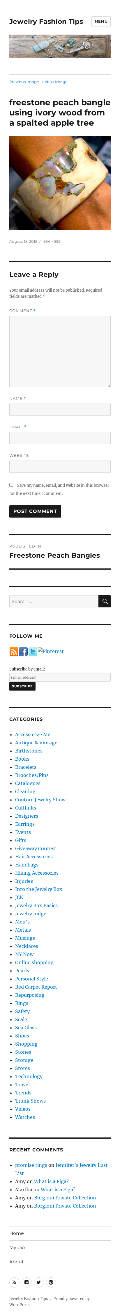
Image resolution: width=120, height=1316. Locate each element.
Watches (25, 1117)
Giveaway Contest (35, 848)
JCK (19, 897)
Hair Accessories (34, 856)
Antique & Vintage (36, 743)
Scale (21, 1019)
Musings (25, 938)
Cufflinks (25, 808)
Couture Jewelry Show (40, 800)
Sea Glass (26, 1027)
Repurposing (30, 995)
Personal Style (31, 979)
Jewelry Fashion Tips (46, 21)
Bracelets (25, 767)
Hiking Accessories (37, 873)
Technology (29, 1076)
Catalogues (27, 783)
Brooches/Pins (32, 775)
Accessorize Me (32, 734)
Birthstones (29, 751)
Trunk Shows (30, 1101)
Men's (22, 922)
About (16, 1262)
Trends (23, 1093)
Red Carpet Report (36, 987)
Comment (22, 310)
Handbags (26, 865)
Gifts (20, 840)
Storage (24, 1060)
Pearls (22, 970)
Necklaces (26, 946)
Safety (22, 1011)
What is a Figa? (51, 1181)
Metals (23, 930)
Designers (26, 816)
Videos (23, 1109)
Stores (22, 1068)
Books (22, 759)
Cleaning (25, 791)
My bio (17, 1247)
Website (19, 455)
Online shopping (34, 962)
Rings (21, 1003)
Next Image (56, 81)
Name (17, 398)
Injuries (24, 881)
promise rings (31, 1165)
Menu (101, 21)
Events (23, 832)
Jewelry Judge (30, 913)
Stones (23, 1052)
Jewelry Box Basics (36, 905)
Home (16, 1233)
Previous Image (24, 81)
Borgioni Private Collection (65, 1198)
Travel (22, 1084)
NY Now (24, 954)
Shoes (22, 1036)
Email (18, 427)
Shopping (26, 1044)
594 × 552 (51, 241)
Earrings (25, 824)
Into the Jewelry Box (38, 889)
